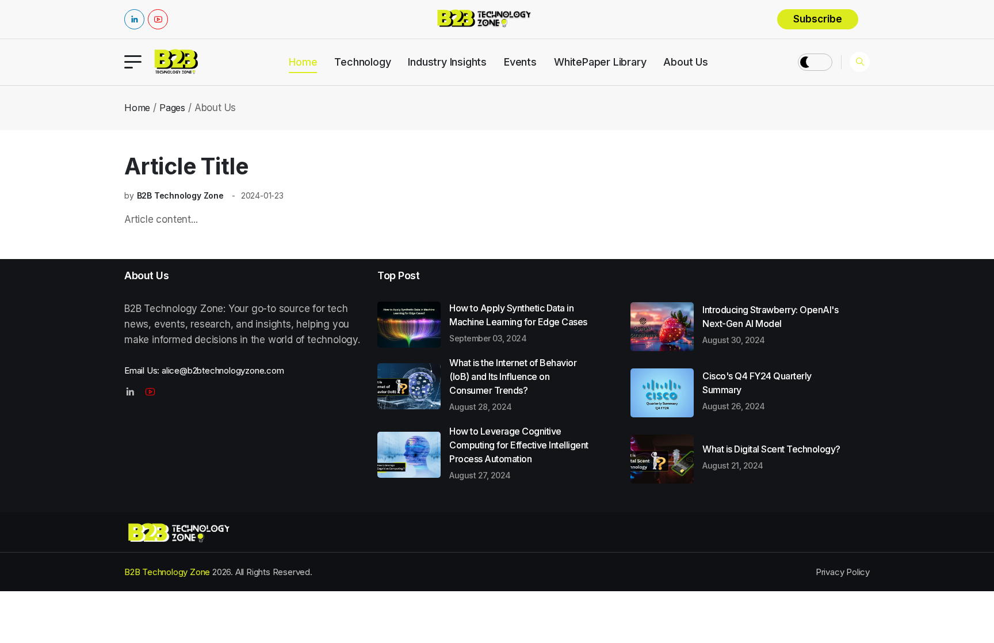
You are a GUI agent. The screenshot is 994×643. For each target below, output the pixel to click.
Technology (362, 62)
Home (303, 62)
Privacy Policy (843, 572)
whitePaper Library (600, 62)
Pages (172, 107)
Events (520, 62)
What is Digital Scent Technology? (771, 456)
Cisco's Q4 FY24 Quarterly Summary (757, 390)
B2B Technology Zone (180, 195)
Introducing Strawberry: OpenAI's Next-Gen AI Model (770, 324)
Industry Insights (447, 62)
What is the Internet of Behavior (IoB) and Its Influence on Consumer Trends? (512, 384)
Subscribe (817, 19)
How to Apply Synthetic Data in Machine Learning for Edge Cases (518, 322)
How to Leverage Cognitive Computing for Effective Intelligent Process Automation (518, 452)
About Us (685, 62)
